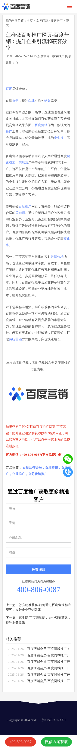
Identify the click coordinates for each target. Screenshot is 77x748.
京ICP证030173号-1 (54, 720)
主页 (30, 20)
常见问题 (42, 20)
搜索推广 (57, 20)
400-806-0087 (38, 589)
